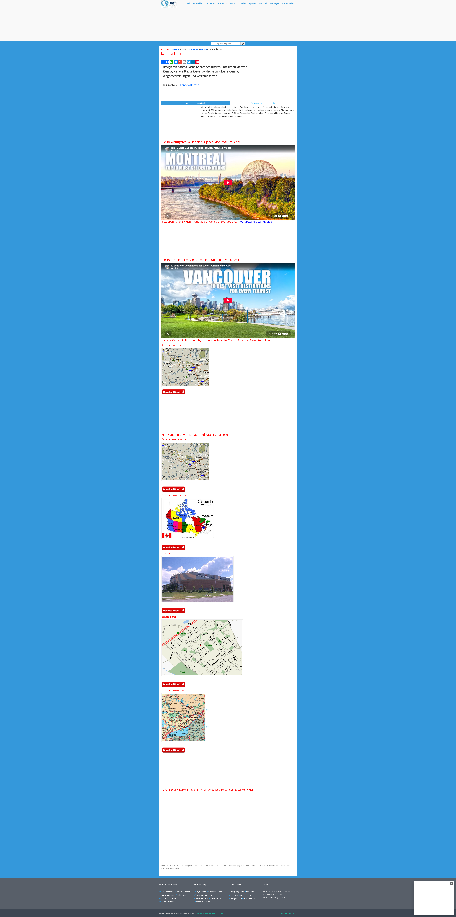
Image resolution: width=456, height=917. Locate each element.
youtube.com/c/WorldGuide (255, 221)
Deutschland (198, 3)
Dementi (220, 913)
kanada (203, 49)
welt (188, 3)
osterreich (221, 3)
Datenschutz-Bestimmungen (206, 913)
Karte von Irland (217, 898)
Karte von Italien (202, 898)
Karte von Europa (200, 884)
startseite (175, 49)
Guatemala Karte (168, 895)
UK (266, 3)
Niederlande (287, 3)
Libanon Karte (245, 895)
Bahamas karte (167, 892)
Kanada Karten (189, 85)
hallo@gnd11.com (278, 897)
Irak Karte (234, 895)
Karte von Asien (235, 884)
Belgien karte (201, 892)
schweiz (210, 3)
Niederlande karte (215, 892)
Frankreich (233, 3)
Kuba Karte (181, 895)
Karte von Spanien (203, 902)
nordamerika (192, 49)
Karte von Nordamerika (168, 884)
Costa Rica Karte (168, 902)
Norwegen (274, 3)
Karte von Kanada (183, 892)
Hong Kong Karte (237, 892)
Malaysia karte (236, 898)
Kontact (266, 884)
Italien (243, 3)
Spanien (252, 3)
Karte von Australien (169, 898)
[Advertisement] (228, 24)
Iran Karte (250, 892)
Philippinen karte (250, 898)
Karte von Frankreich (204, 895)
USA (260, 3)
